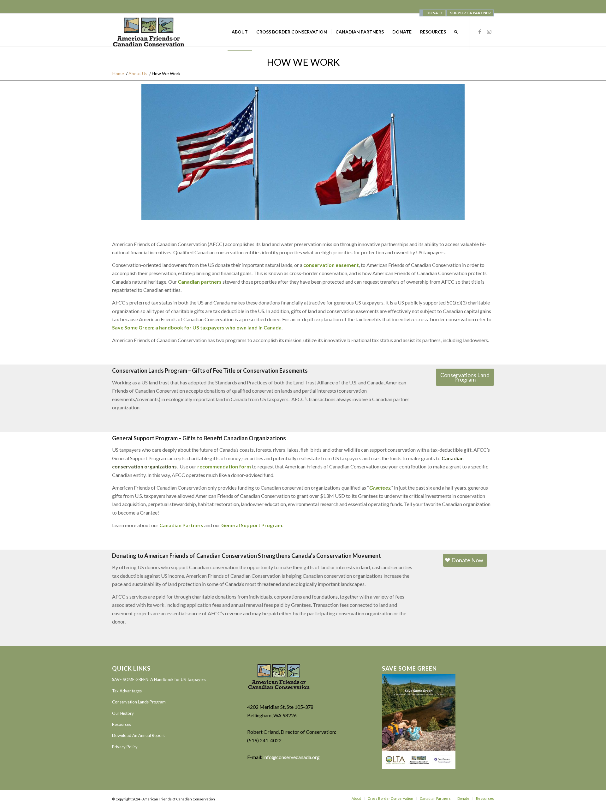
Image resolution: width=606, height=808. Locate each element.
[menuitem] (434, 13)
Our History (123, 713)
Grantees (379, 488)
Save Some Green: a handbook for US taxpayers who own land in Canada (197, 327)
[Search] (456, 32)
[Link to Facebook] (479, 31)
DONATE (434, 12)
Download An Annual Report (138, 735)
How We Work (303, 62)
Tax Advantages (127, 690)
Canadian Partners (181, 525)
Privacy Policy (125, 746)
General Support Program (251, 525)
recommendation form (224, 466)
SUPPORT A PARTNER (470, 12)
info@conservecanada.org (291, 757)
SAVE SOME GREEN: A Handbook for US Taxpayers (159, 679)
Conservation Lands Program (139, 701)
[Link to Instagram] (489, 31)
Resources (121, 724)
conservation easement (331, 265)
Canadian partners (200, 282)
